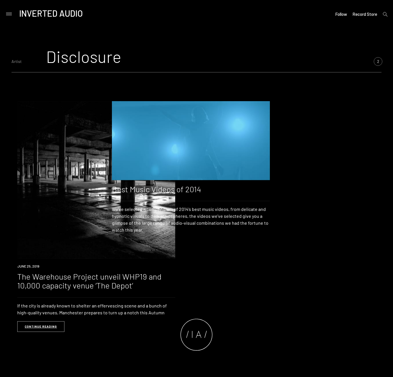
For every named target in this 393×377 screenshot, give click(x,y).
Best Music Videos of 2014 (156, 189)
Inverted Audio (51, 13)
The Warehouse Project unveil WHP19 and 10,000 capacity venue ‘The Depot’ (89, 281)
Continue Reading (41, 326)
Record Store (364, 14)
